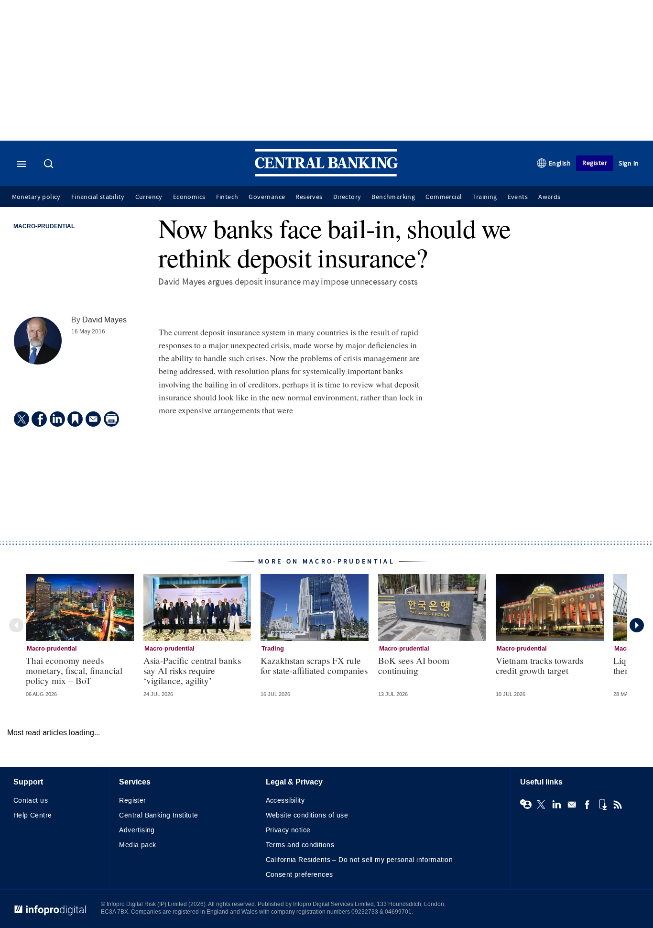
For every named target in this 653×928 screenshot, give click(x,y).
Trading (272, 648)
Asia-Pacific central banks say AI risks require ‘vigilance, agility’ (192, 670)
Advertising (137, 830)
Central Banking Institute (158, 815)
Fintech (227, 197)
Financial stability (98, 197)
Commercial (443, 197)
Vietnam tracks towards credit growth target (539, 665)
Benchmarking (393, 197)
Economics (189, 197)
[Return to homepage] (326, 174)
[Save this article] (75, 419)
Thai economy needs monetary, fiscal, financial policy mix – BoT (74, 670)
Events (518, 197)
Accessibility (285, 800)
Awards (549, 197)
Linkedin (556, 804)
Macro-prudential (44, 227)
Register (594, 162)
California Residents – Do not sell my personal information (359, 859)
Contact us (30, 800)
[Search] (49, 164)
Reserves (308, 197)
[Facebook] (39, 419)
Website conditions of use (307, 815)
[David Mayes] (38, 341)
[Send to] (93, 419)
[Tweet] (21, 419)
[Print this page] (111, 419)
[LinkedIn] (57, 419)
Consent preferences (299, 874)
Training (484, 197)
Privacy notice (288, 830)
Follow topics (526, 804)
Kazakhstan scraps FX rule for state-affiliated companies (314, 665)
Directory (347, 197)
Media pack (137, 845)
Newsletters (571, 804)
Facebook (587, 804)
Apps (602, 804)
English (560, 163)
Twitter (541, 804)
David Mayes (104, 319)
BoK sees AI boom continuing (413, 665)
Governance (267, 197)
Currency (149, 197)
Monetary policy (36, 197)
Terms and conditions (300, 845)
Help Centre (32, 815)
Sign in (629, 163)
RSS (617, 804)
